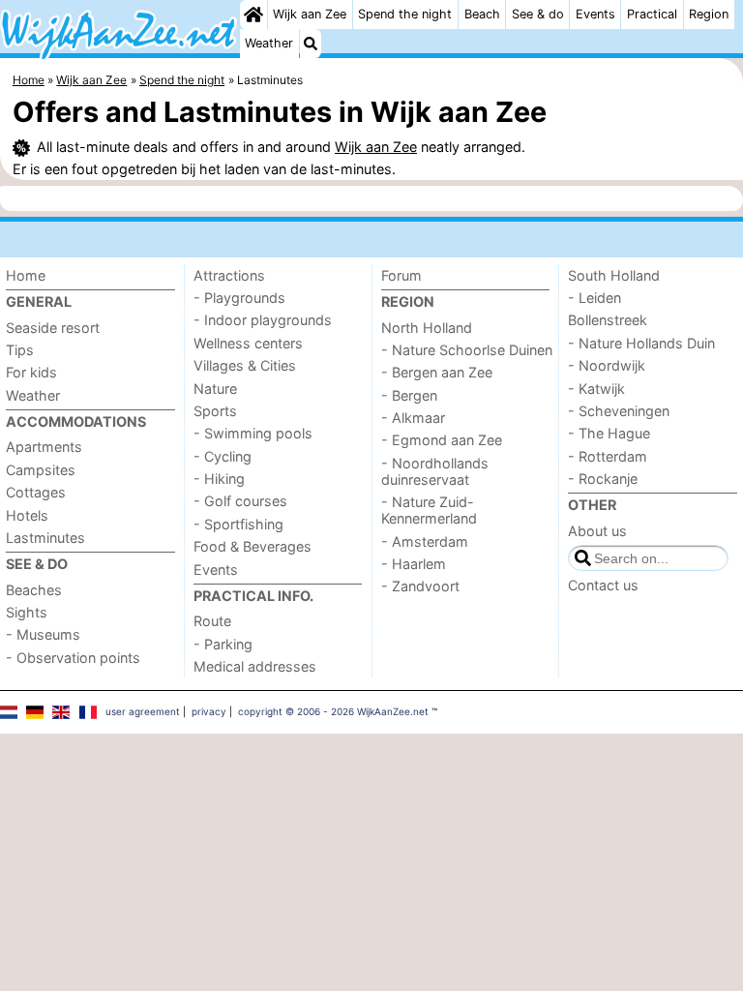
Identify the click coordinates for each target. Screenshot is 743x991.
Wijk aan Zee (309, 14)
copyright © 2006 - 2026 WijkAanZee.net (333, 711)
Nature (215, 388)
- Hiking (219, 478)
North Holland (426, 327)
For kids (31, 372)
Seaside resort (53, 327)
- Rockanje (603, 478)
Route (212, 621)
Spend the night (405, 14)
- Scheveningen (618, 411)
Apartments (44, 446)
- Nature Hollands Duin (641, 343)
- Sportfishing (238, 524)
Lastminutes (45, 537)
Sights (26, 612)
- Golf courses (240, 501)
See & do (538, 14)
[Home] (253, 14)
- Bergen (409, 395)
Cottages (36, 492)
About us (597, 531)
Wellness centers (248, 343)
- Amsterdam (424, 541)
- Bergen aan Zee (436, 372)
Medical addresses (254, 666)
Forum (401, 275)
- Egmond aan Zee (441, 440)
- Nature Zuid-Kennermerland (429, 510)
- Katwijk (596, 388)
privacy (209, 711)
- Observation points (73, 657)
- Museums (43, 634)
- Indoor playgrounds (262, 320)
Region (708, 14)
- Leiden (594, 297)
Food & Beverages (252, 546)
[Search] (310, 43)
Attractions (229, 275)
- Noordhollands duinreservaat (435, 471)
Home (25, 275)
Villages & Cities (244, 365)
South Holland (614, 275)
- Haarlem (413, 564)
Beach (482, 14)
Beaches (34, 590)
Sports (215, 411)
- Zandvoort (420, 586)
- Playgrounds (239, 297)
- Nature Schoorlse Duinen (466, 350)
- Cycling (222, 456)
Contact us (603, 585)
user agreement (142, 711)
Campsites (40, 470)
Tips (20, 350)
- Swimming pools (252, 433)
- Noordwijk (606, 365)
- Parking (223, 644)
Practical (652, 14)
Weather (269, 43)
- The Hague (609, 433)
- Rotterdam (607, 456)
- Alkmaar (413, 417)
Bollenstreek (607, 320)
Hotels (27, 515)
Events (595, 14)
